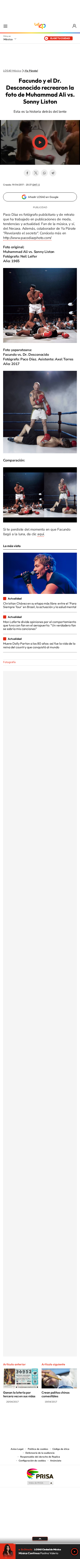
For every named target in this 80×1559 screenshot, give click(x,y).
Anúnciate (55, 1460)
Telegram (52, 172)
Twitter (35, 172)
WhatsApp (44, 172)
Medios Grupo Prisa (40, 1483)
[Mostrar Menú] (5, 26)
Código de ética (60, 1449)
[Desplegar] (40, 1539)
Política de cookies (38, 1449)
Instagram (36, 1417)
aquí (40, 534)
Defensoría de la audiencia (40, 1452)
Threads (59, 1417)
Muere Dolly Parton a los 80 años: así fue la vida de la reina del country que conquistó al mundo (39, 645)
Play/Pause (40, 142)
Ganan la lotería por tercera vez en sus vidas (19, 1394)
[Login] (74, 26)
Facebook (27, 172)
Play (74, 1551)
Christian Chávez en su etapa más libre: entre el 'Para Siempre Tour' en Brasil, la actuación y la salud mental (39, 605)
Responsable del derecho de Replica (40, 1456)
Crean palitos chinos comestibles (56, 1394)
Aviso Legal (17, 1449)
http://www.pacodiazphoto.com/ (27, 237)
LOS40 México (40, 26)
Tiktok (20, 1417)
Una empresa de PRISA (40, 1473)
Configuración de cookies (32, 1460)
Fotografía (9, 662)
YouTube (28, 1417)
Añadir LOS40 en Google (43, 197)
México (8, 39)
